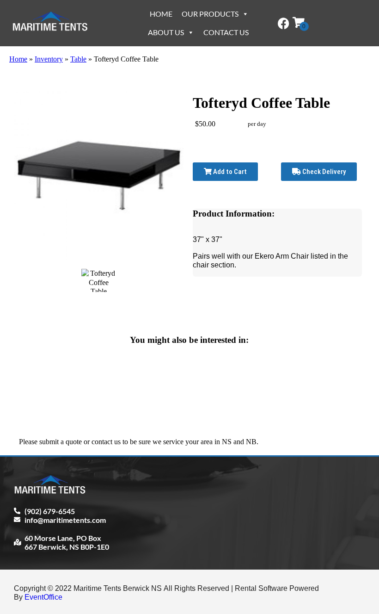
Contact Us (226, 32)
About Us (166, 32)
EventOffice (43, 597)
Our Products (210, 13)
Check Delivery (323, 171)
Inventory (49, 59)
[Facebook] (283, 23)
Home (161, 13)
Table (78, 59)
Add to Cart (229, 171)
